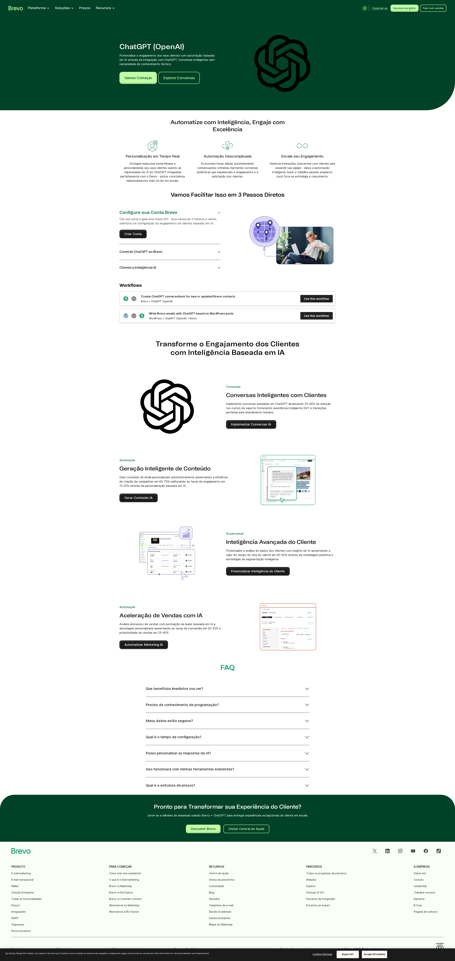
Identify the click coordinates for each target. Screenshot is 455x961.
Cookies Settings (322, 954)
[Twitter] (375, 851)
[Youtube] (413, 851)
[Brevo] (16, 8)
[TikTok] (439, 851)
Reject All (347, 954)
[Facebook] (426, 851)
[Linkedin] (387, 851)
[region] (227, 954)
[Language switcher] (364, 8)
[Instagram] (400, 851)
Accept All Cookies (374, 954)
